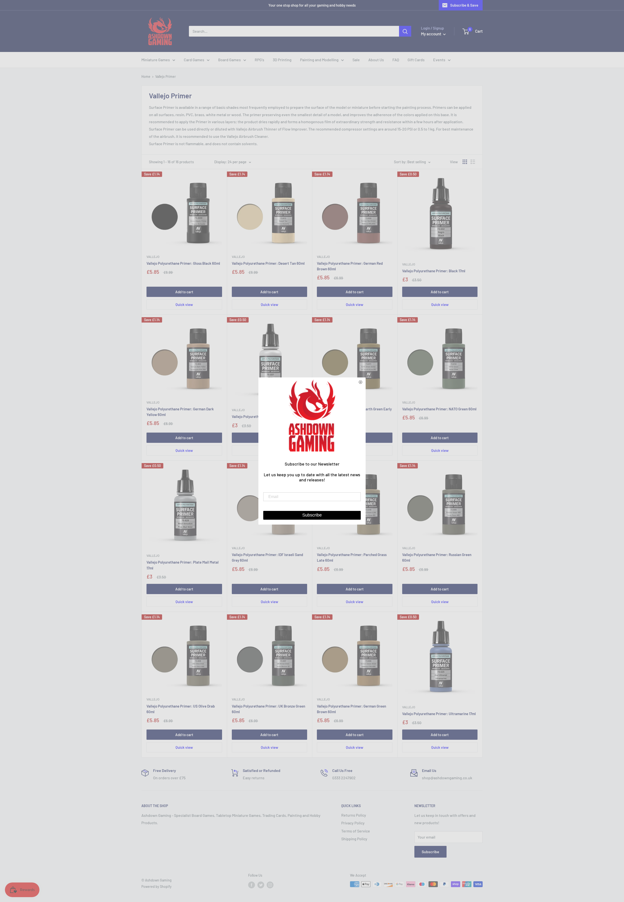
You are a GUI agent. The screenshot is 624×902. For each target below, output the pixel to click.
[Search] (405, 31)
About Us (376, 59)
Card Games (194, 59)
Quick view (184, 304)
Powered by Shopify (156, 886)
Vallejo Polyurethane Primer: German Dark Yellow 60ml (180, 412)
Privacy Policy (353, 823)
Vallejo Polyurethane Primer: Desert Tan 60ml (268, 263)
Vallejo (152, 257)
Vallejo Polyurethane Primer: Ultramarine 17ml (439, 713)
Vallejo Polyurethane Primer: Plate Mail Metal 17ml (182, 565)
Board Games (229, 59)
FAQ (395, 59)
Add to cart (184, 292)
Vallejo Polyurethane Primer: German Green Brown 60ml (351, 709)
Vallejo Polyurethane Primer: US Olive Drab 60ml (180, 709)
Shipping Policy (354, 838)
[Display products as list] (473, 162)
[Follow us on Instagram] (270, 884)
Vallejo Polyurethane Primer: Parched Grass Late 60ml (352, 557)
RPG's (259, 59)
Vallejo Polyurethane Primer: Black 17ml (433, 271)
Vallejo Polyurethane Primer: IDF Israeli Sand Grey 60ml (267, 557)
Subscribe (430, 851)
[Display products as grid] (465, 162)
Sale (356, 59)
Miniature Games (155, 59)
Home (145, 76)
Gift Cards (416, 59)
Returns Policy (353, 815)
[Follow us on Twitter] (260, 884)
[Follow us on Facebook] (251, 884)
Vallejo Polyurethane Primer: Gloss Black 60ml (183, 263)
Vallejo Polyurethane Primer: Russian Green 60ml (436, 557)
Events (439, 59)
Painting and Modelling (319, 59)
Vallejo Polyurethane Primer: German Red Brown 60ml (350, 266)
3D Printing (282, 59)
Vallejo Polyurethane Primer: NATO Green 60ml (439, 409)
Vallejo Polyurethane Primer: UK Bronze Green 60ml (268, 709)
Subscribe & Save (464, 5)
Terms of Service (355, 831)
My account (431, 33)
